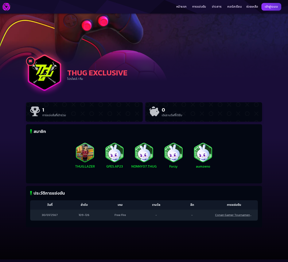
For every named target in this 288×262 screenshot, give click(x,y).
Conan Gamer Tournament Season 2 (239, 215)
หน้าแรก (181, 7)
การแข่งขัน (199, 7)
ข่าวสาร (217, 7)
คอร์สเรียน (234, 7)
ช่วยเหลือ (252, 7)
